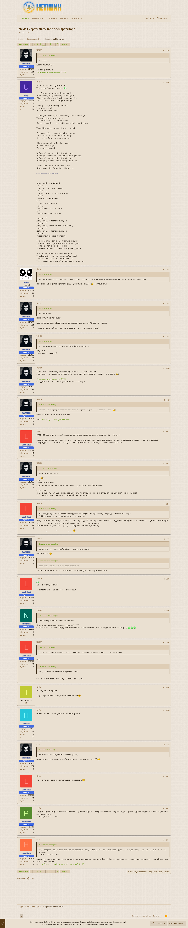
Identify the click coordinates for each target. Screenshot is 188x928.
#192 (167, 579)
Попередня (24, 44)
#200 (167, 840)
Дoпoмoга (157, 916)
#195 (167, 687)
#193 (167, 611)
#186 (167, 368)
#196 (167, 710)
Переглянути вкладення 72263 (51, 72)
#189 (167, 464)
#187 (168, 400)
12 (50, 44)
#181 (168, 51)
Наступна (64, 44)
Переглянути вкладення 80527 (51, 379)
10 (43, 44)
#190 (167, 504)
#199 (167, 808)
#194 (167, 643)
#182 (167, 82)
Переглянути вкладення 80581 (55, 419)
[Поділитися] (164, 50)
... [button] (34, 44)
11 (47, 44)
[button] (28, 18)
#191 (168, 539)
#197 (168, 745)
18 (57, 44)
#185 (167, 337)
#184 (167, 304)
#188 (167, 432)
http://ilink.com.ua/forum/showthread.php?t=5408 (62, 864)
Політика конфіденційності (142, 916)
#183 (167, 270)
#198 (167, 777)
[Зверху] (163, 916)
